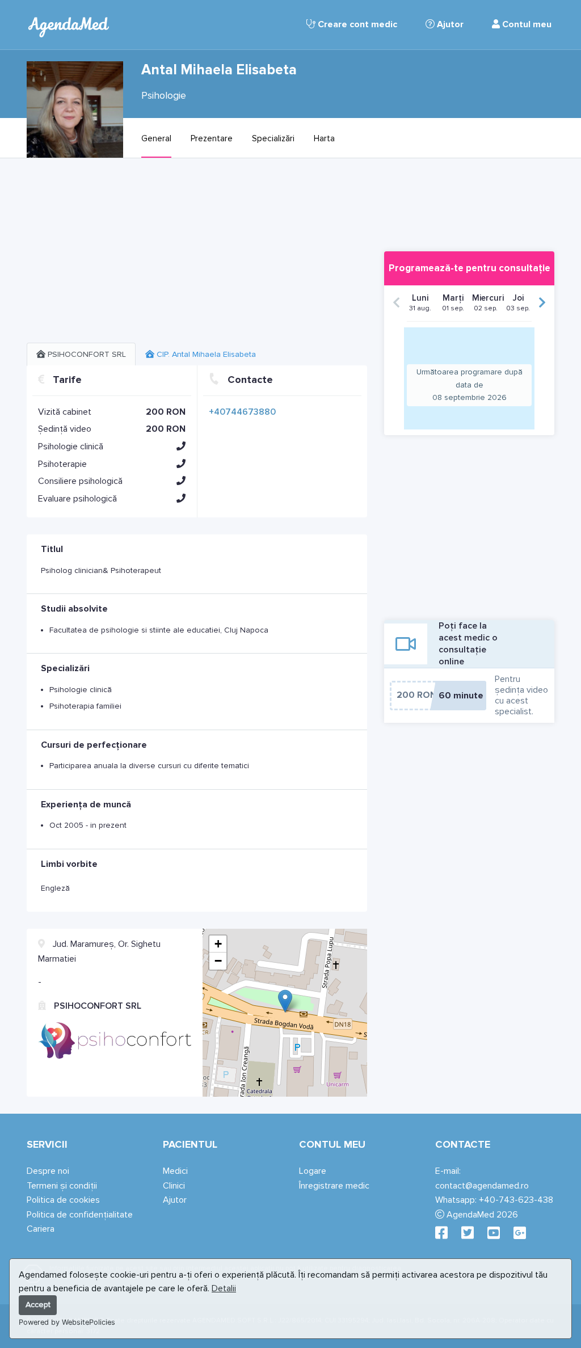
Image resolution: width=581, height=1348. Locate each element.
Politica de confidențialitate (80, 1214)
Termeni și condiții (62, 1185)
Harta (324, 138)
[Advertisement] (197, 254)
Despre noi (48, 1171)
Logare (312, 1171)
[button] (181, 445)
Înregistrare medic (334, 1185)
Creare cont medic (356, 24)
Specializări (273, 138)
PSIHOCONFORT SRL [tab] (85, 354)
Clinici (174, 1185)
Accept (38, 1304)
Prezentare (212, 138)
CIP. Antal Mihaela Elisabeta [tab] (205, 354)
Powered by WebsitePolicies (67, 1322)
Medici (175, 1171)
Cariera (40, 1229)
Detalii (224, 1288)
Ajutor (449, 24)
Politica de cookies (63, 1200)
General (156, 138)
